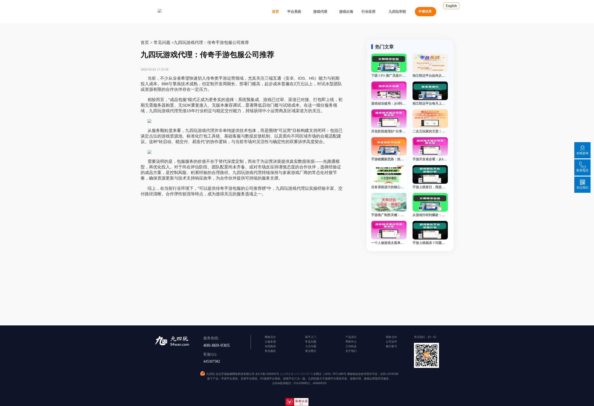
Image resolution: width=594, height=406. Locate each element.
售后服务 (270, 351)
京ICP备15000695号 (267, 374)
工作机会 (351, 346)
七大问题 (310, 346)
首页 (275, 11)
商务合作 (391, 337)
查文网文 (310, 351)
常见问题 (310, 341)
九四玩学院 (397, 11)
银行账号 (391, 346)
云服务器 (270, 341)
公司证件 (391, 341)
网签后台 (270, 337)
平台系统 (294, 11)
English (451, 6)
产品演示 (351, 337)
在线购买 (270, 346)
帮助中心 (351, 341)
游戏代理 (320, 11)
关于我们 (351, 351)
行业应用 (368, 11)
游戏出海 (346, 11)
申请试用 (425, 11)
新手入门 (310, 337)
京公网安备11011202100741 (296, 374)
